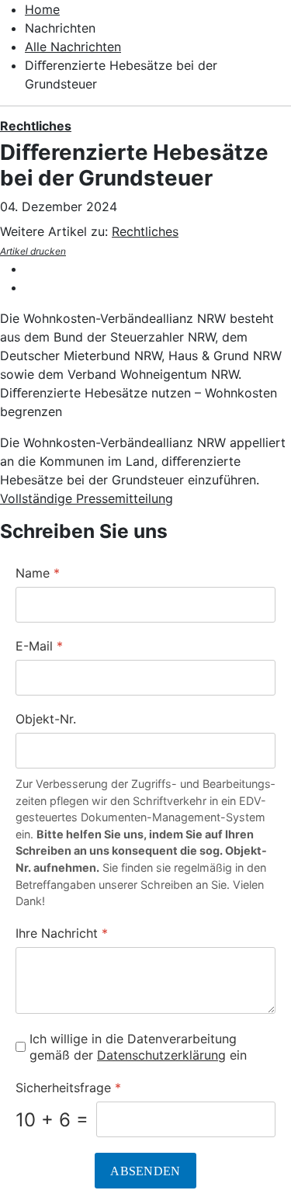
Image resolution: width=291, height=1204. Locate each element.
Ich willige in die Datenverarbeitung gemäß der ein (138, 1047)
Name (38, 573)
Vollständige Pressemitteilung (86, 498)
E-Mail (39, 646)
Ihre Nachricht (62, 933)
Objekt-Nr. (46, 719)
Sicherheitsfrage (68, 1087)
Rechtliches (35, 126)
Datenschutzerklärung (161, 1055)
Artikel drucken (33, 251)
